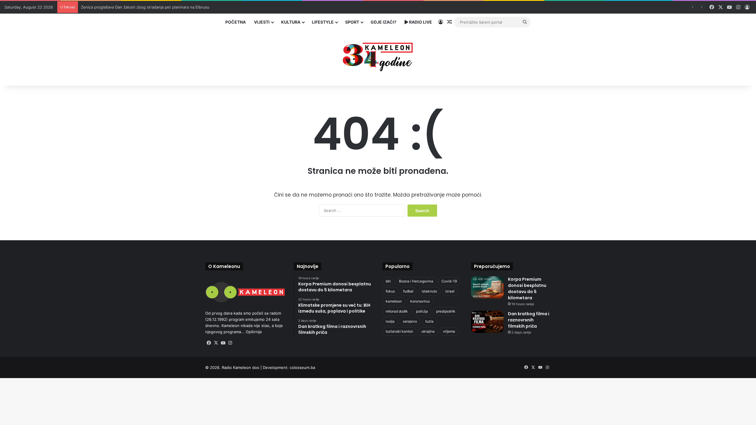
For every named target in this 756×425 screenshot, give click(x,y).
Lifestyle (323, 21)
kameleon (394, 301)
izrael (449, 291)
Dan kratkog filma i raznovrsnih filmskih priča (528, 320)
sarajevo (410, 321)
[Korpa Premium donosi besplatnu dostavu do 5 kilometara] (487, 287)
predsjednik (445, 311)
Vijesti (262, 21)
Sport (352, 21)
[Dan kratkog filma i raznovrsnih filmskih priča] (487, 322)
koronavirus (420, 301)
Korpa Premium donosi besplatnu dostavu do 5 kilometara (527, 288)
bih (388, 281)
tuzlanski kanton (399, 331)
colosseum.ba (302, 367)
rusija (390, 321)
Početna (235, 21)
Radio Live (420, 21)
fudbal (408, 291)
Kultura (290, 21)
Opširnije (254, 331)
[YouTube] (223, 342)
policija (422, 311)
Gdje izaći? (383, 21)
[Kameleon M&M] (378, 55)
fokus (390, 291)
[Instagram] (230, 342)
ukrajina (428, 331)
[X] (215, 342)
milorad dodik (397, 311)
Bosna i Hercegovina (416, 281)
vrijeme (449, 331)
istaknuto (429, 291)
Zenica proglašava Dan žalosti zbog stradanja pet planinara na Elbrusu (145, 7)
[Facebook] (208, 342)
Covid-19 (449, 281)
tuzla (429, 321)
